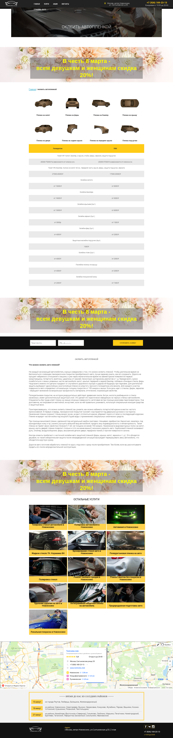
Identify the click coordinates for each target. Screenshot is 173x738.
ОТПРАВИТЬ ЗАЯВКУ (128, 343)
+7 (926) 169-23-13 (157, 2)
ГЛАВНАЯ (37, 4)
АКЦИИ (55, 4)
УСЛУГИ (46, 4)
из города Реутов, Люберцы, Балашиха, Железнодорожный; (71, 702)
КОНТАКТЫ (65, 4)
